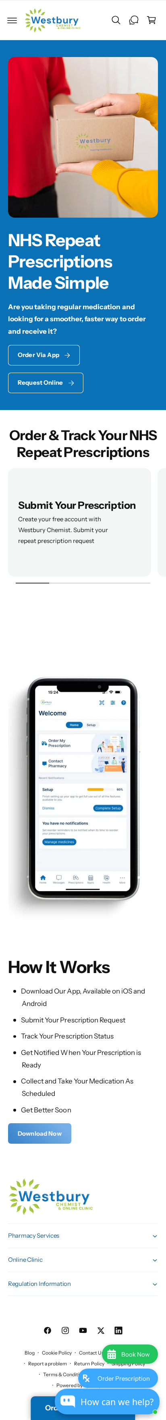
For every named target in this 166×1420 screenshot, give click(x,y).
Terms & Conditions (65, 1374)
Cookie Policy (57, 1353)
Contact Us (91, 1353)
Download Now (40, 1133)
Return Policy (89, 1364)
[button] (12, 20)
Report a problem (47, 1364)
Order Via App (38, 355)
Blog (30, 1353)
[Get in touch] (134, 20)
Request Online (40, 382)
